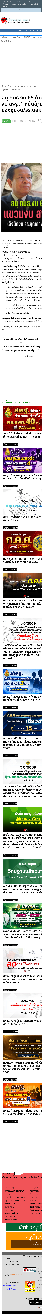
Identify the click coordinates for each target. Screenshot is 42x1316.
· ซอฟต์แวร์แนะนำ (10, 1203)
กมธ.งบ (5, 347)
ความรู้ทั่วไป (20, 86)
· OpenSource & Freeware (15, 1200)
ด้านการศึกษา (19, 347)
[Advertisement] (21, 378)
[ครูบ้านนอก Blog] (27, 36)
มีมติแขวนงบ (30, 347)
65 (11, 347)
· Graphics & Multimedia (14, 1197)
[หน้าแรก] (4, 36)
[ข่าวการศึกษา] (16, 36)
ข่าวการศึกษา (7, 86)
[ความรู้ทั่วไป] (6, 40)
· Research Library (11, 1213)
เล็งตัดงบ (5, 350)
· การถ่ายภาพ (9, 1207)
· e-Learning (9, 1194)
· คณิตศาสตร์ (34, 1191)
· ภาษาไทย (33, 1200)
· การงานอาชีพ (34, 1213)
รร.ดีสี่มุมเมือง (33, 350)
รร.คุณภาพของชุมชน (18, 350)
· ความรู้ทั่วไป (34, 1187)
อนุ (31, 343)
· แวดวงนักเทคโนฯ (11, 1219)
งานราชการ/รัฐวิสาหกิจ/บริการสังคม (19, 88)
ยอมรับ (21, 10)
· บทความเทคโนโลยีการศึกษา (14, 1191)
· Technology (9, 1187)
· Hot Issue (8, 1210)
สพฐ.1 (39, 347)
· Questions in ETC (12, 1216)
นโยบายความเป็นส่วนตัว (9, 6)
